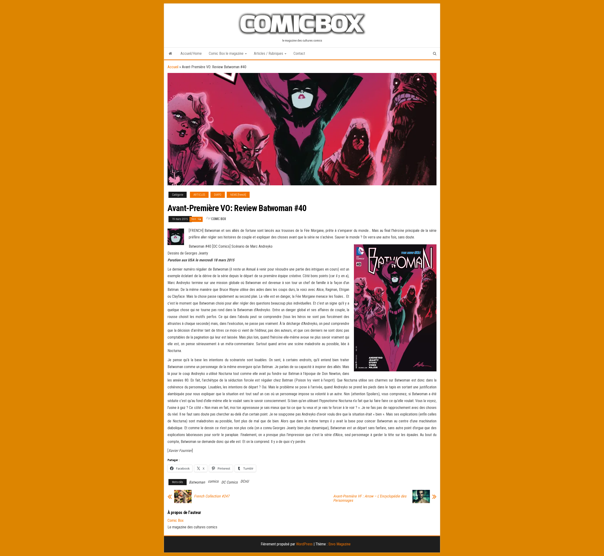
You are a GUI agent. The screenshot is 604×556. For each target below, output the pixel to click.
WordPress (304, 544)
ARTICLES (199, 194)
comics (213, 481)
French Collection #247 (211, 496)
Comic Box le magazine (226, 53)
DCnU (244, 481)
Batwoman (197, 482)
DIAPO (217, 194)
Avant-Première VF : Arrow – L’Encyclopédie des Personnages (369, 498)
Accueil (173, 67)
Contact (299, 53)
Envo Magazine (339, 544)
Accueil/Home (191, 53)
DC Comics (229, 482)
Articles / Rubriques (269, 53)
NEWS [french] (238, 194)
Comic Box (218, 219)
